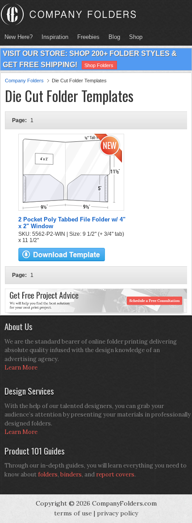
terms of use (73, 513)
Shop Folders (98, 65)
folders (48, 474)
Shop (133, 37)
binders (71, 474)
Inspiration (55, 37)
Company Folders (24, 80)
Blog (114, 37)
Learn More (21, 367)
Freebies (86, 37)
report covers (115, 474)
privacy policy (117, 513)
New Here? (18, 37)
